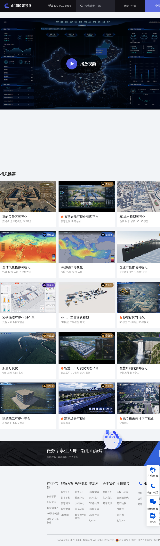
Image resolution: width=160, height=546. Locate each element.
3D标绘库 (94, 503)
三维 (9, 372)
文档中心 (79, 503)
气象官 (120, 509)
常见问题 (79, 509)
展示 (127, 221)
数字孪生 (134, 372)
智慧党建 (65, 509)
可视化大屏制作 (53, 521)
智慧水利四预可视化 (133, 368)
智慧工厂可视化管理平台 (81, 368)
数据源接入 (53, 507)
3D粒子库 (94, 509)
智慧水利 (124, 372)
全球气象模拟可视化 (16, 267)
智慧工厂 (65, 372)
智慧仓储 (65, 221)
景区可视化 (16, 221)
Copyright (62, 540)
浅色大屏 (7, 322)
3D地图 (65, 515)
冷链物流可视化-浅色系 (18, 317)
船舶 (15, 372)
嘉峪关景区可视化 (14, 216)
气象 (4, 271)
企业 (144, 271)
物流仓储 (76, 221)
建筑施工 (7, 423)
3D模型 (144, 221)
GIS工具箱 (122, 492)
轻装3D (121, 520)
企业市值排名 (126, 271)
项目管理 (51, 502)
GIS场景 (27, 221)
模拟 (10, 271)
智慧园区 (65, 503)
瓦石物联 (121, 503)
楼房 (133, 221)
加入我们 (107, 497)
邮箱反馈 (107, 503)
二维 (16, 271)
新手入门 (79, 492)
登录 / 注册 (130, 5)
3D (138, 221)
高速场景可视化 (75, 418)
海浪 (63, 271)
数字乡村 (65, 497)
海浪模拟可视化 (72, 267)
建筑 (82, 322)
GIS (4, 372)
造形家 (120, 515)
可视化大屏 (25, 271)
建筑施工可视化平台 (16, 418)
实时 (21, 372)
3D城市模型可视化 (132, 216)
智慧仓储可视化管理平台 (81, 216)
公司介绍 (107, 492)
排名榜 (137, 271)
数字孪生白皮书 (81, 517)
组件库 (92, 520)
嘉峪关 (5, 221)
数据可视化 (18, 322)
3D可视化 (144, 322)
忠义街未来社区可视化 (138, 418)
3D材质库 (94, 497)
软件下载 (51, 496)
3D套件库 (94, 515)
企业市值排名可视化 (133, 267)
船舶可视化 (10, 368)
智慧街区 (65, 423)
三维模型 (74, 322)
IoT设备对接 (53, 513)
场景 (121, 221)
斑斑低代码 (123, 497)
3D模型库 (94, 492)
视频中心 (79, 497)
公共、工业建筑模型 (75, 317)
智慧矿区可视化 (134, 317)
